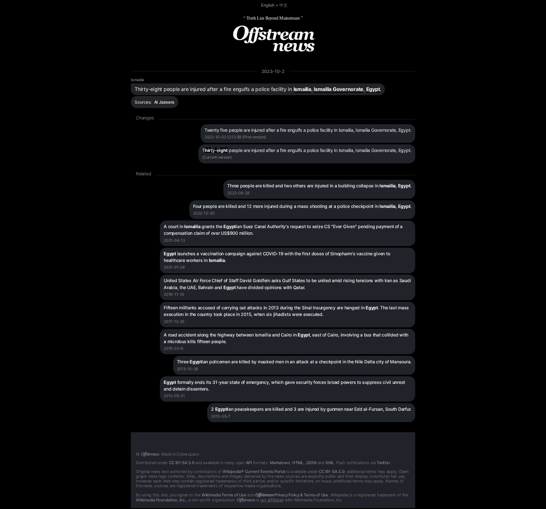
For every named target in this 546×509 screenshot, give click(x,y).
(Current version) (217, 157)
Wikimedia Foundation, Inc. (161, 500)
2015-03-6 (173, 348)
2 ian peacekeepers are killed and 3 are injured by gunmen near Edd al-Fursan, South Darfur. (311, 409)
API (249, 462)
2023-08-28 (238, 193)
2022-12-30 (204, 213)
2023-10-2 (273, 71)
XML (329, 462)
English (268, 5)
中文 (283, 5)
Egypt (373, 89)
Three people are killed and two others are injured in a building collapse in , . (319, 185)
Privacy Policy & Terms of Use (291, 495)
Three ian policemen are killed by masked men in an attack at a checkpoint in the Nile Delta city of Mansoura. (294, 361)
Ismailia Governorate (338, 89)
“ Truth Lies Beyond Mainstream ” (273, 18)
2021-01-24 (174, 267)
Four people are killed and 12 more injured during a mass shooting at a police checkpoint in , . (302, 206)
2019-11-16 (174, 294)
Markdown (280, 462)
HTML (297, 462)
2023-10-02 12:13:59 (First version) (235, 137)
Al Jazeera (164, 102)
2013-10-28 (187, 369)
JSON (311, 462)
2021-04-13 (174, 240)
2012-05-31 (174, 395)
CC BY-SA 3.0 (181, 462)
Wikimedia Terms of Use (224, 495)
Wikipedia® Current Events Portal (254, 471)
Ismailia (137, 79)
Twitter (383, 462)
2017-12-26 (174, 321)
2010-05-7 (220, 416)
